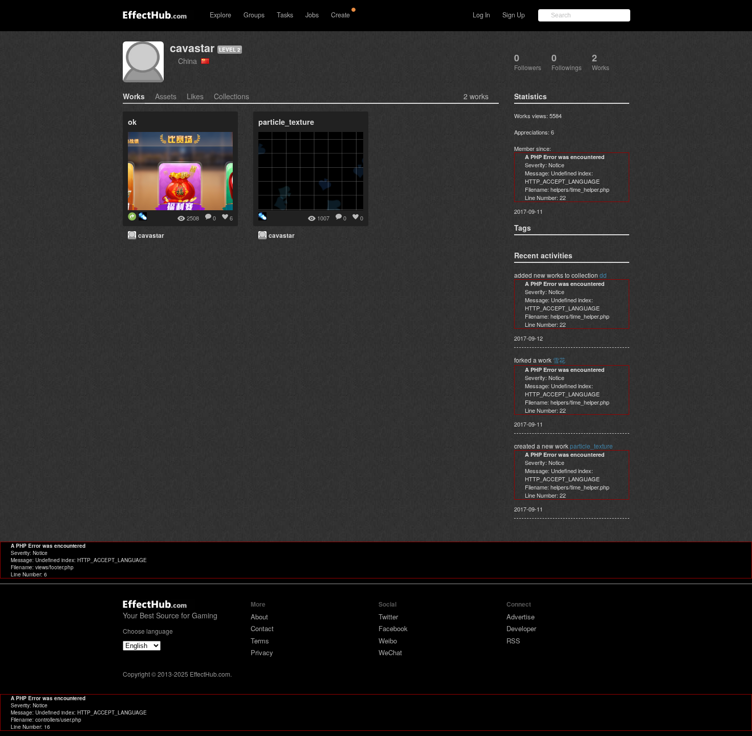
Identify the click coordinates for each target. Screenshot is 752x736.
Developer (521, 628)
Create (340, 14)
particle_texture (591, 445)
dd (603, 275)
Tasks (285, 14)
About (259, 616)
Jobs (312, 14)
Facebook (393, 628)
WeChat (390, 652)
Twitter (388, 616)
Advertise (520, 616)
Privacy (262, 652)
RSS (513, 640)
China (189, 60)
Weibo (388, 640)
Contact (262, 628)
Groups (254, 14)
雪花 (559, 359)
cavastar (192, 48)
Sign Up (513, 14)
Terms (260, 640)
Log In (481, 14)
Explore (220, 14)
